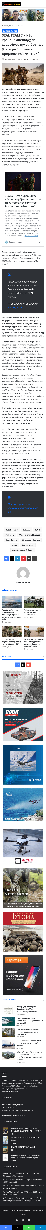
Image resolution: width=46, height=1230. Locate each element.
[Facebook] (6, 558)
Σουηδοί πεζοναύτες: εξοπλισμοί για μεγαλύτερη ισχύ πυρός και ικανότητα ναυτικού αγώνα (11, 614)
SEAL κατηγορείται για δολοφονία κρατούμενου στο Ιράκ (23, 508)
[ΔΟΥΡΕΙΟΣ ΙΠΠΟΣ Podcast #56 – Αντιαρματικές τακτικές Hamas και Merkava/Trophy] (34, 631)
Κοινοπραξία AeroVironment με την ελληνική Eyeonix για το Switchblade (29, 1031)
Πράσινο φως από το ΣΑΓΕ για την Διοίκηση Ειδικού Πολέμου (33, 612)
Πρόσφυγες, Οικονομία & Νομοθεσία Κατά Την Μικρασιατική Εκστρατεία (27, 1009)
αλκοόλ (10, 535)
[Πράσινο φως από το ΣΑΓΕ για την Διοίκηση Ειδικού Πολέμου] (34, 602)
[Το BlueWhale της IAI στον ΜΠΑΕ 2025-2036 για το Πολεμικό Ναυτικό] (8, 1044)
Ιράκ (15, 545)
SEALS (27, 530)
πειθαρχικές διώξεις (23, 550)
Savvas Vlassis (10, 59)
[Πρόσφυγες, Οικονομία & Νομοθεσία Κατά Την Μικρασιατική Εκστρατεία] (8, 1009)
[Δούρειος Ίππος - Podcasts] (23, 15)
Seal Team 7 (12, 530)
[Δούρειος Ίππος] (11, 4)
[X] (12, 558)
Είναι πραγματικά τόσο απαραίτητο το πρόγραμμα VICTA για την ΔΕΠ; (30, 1020)
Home (5, 26)
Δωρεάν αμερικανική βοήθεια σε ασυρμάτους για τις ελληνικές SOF (11, 642)
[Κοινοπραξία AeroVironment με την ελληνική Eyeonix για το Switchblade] (8, 1032)
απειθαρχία (12, 540)
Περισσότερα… (14, 1092)
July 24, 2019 (15, 307)
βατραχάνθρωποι (31, 540)
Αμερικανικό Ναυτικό (30, 535)
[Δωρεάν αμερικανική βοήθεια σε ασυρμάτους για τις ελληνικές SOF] (12, 631)
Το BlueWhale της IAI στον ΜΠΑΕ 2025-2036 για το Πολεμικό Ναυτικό (29, 1043)
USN (38, 530)
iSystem (23, 1214)
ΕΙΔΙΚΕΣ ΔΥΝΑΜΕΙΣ (16, 26)
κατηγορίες (28, 545)
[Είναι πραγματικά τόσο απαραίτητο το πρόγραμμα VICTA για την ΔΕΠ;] (8, 1021)
